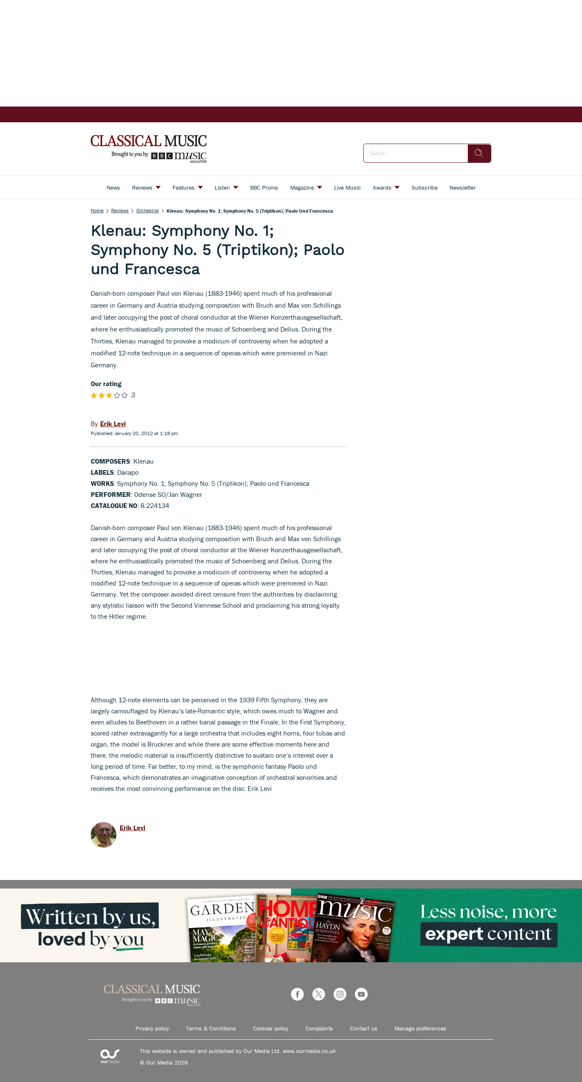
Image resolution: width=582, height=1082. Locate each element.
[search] (479, 153)
